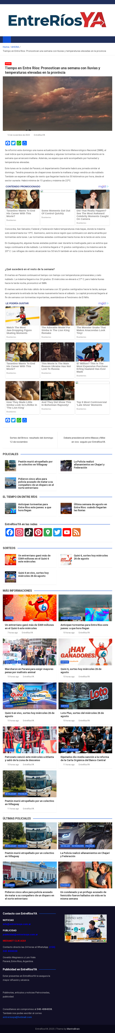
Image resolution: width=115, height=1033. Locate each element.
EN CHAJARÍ (65, 846)
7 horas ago (12, 633)
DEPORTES (10, 750)
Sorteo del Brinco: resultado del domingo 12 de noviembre (31, 439)
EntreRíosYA (39, 135)
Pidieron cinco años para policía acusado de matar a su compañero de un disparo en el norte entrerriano (36, 483)
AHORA (8, 64)
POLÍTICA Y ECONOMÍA (69, 750)
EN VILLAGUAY (11, 794)
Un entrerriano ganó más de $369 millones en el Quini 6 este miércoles (34, 558)
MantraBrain (73, 1028)
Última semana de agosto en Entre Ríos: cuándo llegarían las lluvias (90, 507)
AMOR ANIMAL (11, 662)
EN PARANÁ (22, 662)
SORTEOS (9, 618)
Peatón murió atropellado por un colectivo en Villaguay (35, 463)
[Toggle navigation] (14, 39)
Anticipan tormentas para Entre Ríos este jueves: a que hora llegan (34, 507)
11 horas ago (69, 764)
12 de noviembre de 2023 (18, 135)
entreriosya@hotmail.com (17, 1017)
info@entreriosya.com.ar (17, 924)
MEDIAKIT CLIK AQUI (14, 940)
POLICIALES (22, 794)
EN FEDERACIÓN (78, 846)
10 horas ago (69, 633)
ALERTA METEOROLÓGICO (70, 618)
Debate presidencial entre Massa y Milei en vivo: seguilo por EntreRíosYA (84, 439)
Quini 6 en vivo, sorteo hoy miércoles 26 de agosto (33, 574)
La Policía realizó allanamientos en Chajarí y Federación (89, 464)
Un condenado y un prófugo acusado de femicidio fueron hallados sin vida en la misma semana (83, 895)
